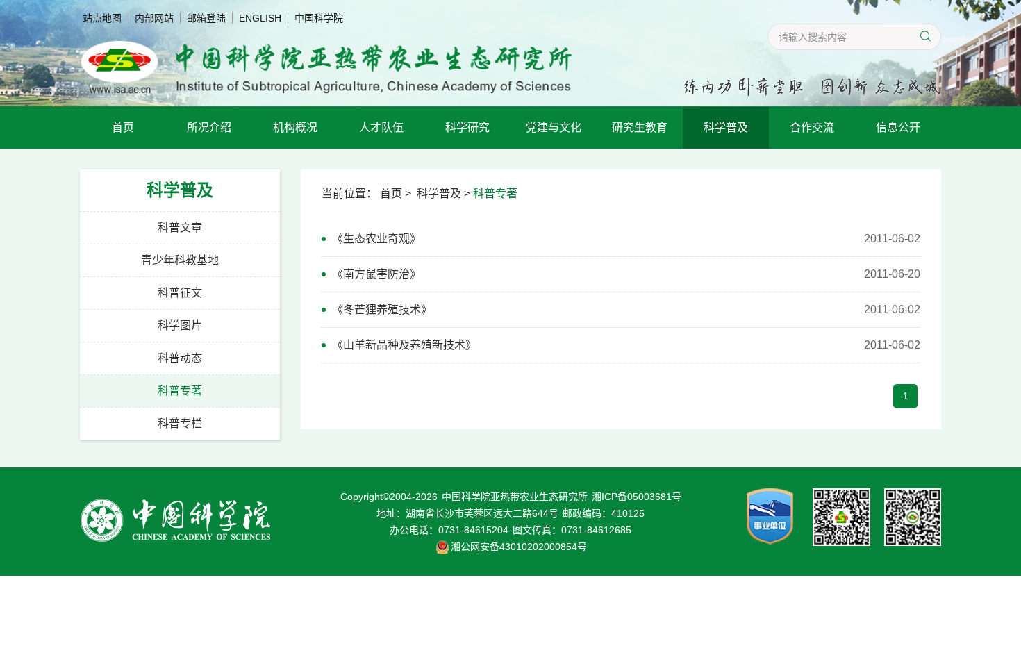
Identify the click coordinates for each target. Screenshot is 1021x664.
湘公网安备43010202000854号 (519, 546)
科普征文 (180, 293)
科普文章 (180, 227)
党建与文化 (553, 127)
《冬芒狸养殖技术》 (382, 309)
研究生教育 (639, 127)
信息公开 (898, 127)
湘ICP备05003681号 (636, 496)
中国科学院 (318, 18)
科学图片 (180, 325)
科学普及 (726, 127)
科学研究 (467, 127)
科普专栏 (180, 423)
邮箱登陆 (206, 18)
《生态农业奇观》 (376, 238)
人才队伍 (381, 127)
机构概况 (295, 127)
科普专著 (180, 391)
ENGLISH (260, 18)
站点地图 (102, 18)
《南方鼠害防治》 (376, 274)
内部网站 (154, 18)
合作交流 (812, 127)
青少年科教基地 (180, 260)
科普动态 (180, 358)
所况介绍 (209, 127)
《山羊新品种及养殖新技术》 (404, 345)
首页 (123, 127)
